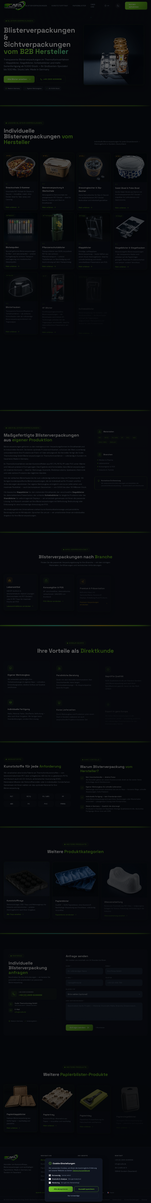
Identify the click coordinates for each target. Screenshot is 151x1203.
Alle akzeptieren (61, 1189)
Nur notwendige (74, 1196)
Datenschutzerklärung (81, 1170)
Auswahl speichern (86, 1189)
